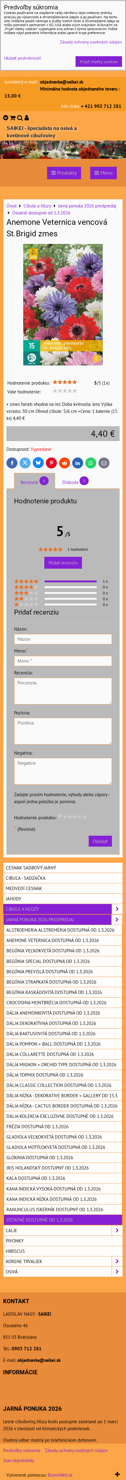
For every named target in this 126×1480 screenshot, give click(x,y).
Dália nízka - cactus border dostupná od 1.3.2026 (61, 1106)
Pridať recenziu (63, 563)
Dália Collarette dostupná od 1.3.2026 (50, 1054)
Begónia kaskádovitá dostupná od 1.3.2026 (54, 992)
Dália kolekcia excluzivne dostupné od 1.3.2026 (59, 1116)
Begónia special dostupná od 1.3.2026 (48, 961)
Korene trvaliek (24, 1261)
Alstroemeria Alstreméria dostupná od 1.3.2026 (60, 930)
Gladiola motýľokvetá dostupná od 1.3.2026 (55, 1147)
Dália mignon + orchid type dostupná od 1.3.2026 (61, 1064)
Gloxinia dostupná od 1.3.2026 (39, 1157)
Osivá (12, 1272)
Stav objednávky (18, 1460)
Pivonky (15, 1241)
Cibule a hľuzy (22, 909)
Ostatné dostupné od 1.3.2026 (39, 1220)
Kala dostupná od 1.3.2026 (35, 1178)
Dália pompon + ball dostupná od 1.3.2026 (53, 1044)
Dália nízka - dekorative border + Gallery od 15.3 (61, 1095)
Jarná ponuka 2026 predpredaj (40, 919)
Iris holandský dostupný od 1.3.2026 (47, 1168)
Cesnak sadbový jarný (31, 868)
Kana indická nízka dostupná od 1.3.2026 (51, 1199)
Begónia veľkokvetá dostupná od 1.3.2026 (52, 950)
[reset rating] (60, 816)
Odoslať (100, 841)
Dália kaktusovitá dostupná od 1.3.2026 (50, 1033)
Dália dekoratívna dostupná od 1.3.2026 (51, 1023)
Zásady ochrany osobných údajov (76, 1450)
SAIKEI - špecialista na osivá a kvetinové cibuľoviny (42, 132)
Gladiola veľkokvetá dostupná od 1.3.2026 (54, 1137)
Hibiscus (15, 1251)
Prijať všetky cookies (99, 61)
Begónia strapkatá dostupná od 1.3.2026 (51, 982)
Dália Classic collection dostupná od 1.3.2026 (58, 1085)
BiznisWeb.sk (60, 1475)
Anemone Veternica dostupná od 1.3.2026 (52, 940)
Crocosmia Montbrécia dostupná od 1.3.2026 (56, 1002)
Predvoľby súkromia (21, 1450)
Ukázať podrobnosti (22, 58)
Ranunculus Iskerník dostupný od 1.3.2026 (54, 1209)
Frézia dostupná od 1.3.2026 (37, 1126)
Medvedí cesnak (24, 888)
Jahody (13, 899)
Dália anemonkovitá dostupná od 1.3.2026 (53, 1013)
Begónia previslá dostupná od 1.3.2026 (49, 971)
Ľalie (11, 1230)
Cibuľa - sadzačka (26, 878)
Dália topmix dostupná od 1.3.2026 (44, 1075)
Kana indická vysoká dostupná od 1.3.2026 (53, 1189)
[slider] (65, 382)
